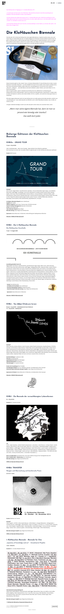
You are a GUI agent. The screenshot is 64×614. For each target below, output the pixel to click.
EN (54, 3)
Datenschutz (34, 609)
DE (51, 3)
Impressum (30, 609)
